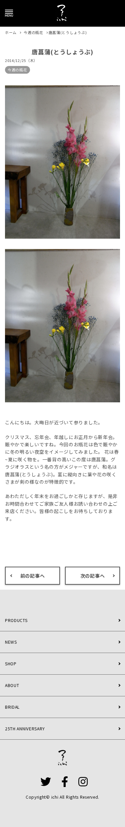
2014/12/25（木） (21, 60)
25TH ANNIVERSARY (25, 728)
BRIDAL (12, 707)
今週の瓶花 (17, 69)
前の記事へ (32, 575)
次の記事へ (92, 575)
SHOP (11, 663)
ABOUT (12, 685)
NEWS (11, 642)
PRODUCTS (16, 620)
